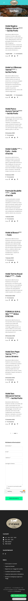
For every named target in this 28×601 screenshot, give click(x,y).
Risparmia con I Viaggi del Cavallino (14, 569)
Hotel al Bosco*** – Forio (13, 233)
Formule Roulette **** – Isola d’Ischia (13, 193)
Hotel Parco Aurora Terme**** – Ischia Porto (13, 111)
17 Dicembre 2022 (10, 419)
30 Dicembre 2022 (10, 295)
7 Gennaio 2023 (9, 216)
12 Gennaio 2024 (9, 175)
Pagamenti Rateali (9, 566)
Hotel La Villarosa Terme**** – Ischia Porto (13, 69)
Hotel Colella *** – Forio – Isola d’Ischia (13, 151)
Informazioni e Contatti (11, 563)
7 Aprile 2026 (8, 53)
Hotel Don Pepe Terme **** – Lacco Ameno (12, 354)
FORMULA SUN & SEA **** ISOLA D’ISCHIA (12, 314)
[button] (19, 595)
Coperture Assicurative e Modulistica (14, 574)
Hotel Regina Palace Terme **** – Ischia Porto (13, 28)
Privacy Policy (22, 589)
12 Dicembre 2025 (10, 133)
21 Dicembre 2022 (10, 377)
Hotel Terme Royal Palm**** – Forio (13, 275)
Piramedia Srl (18, 591)
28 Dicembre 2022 (10, 336)
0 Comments (18, 53)
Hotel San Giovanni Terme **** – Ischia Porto (13, 396)
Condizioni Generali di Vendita (12, 571)
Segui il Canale (19, 599)
